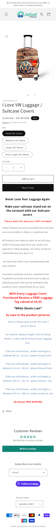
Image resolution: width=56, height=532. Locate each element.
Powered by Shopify (38, 526)
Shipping (5, 122)
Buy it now (28, 187)
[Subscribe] (43, 472)
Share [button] (9, 411)
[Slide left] (21, 94)
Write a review (28, 448)
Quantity (6, 161)
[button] (6, 14)
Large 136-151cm (14, 147)
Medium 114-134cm (16, 140)
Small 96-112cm (14, 133)
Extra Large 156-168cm (17, 154)
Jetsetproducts (23, 526)
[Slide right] (34, 94)
